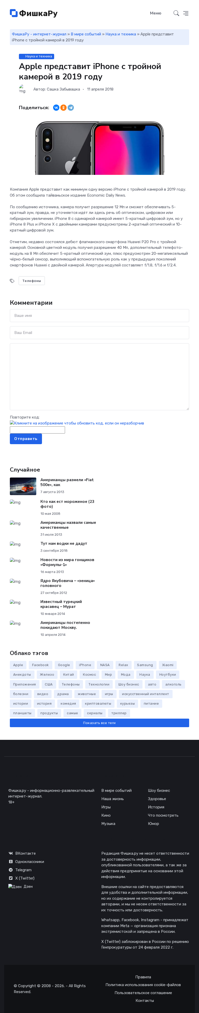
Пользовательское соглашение (143, 992)
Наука (144, 674)
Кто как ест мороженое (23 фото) (67, 504)
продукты (49, 713)
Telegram (23, 870)
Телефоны (31, 281)
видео (42, 694)
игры (109, 694)
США (49, 684)
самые (72, 713)
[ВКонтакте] (56, 108)
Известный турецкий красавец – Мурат (61, 604)
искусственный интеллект (145, 694)
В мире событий (86, 34)
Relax (123, 665)
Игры (106, 807)
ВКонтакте (25, 853)
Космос (89, 674)
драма (63, 694)
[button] (185, 13)
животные (87, 694)
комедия (68, 703)
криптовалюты (98, 703)
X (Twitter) (24, 878)
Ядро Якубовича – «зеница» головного (67, 583)
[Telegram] (71, 108)
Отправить (26, 438)
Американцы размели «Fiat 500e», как (67, 482)
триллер (119, 713)
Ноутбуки (167, 674)
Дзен (28, 886)
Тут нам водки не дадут (63, 543)
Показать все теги (99, 723)
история (44, 703)
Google (64, 665)
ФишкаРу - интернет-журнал (39, 34)
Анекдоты (22, 674)
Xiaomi (168, 665)
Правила (143, 977)
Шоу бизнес (128, 684)
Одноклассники (29, 861)
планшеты (22, 713)
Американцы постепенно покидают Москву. (65, 625)
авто (152, 684)
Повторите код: (25, 417)
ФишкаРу (38, 13)
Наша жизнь (112, 798)
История (156, 807)
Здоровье (157, 798)
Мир (108, 674)
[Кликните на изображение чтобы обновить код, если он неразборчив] (77, 423)
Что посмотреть (163, 815)
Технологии (99, 684)
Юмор (153, 823)
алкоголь (173, 684)
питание (151, 703)
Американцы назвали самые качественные (68, 525)
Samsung (145, 665)
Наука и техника (120, 34)
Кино (106, 815)
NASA (105, 665)
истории (20, 703)
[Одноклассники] (63, 108)
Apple (18, 665)
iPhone (85, 665)
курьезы (127, 703)
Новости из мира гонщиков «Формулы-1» (67, 562)
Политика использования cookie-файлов (143, 984)
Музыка (108, 823)
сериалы (95, 713)
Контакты (145, 1000)
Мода (126, 674)
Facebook (40, 665)
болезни (21, 694)
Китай (68, 674)
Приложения (24, 684)
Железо (47, 674)
